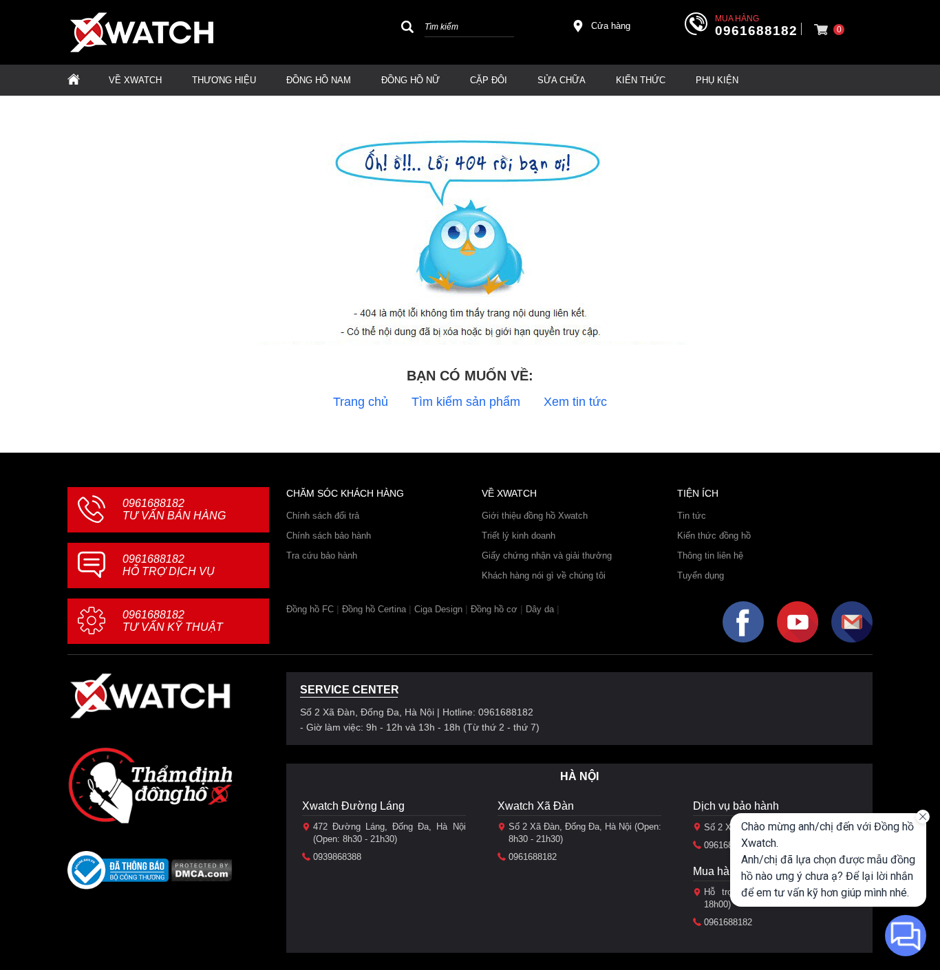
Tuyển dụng (700, 575)
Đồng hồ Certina (374, 609)
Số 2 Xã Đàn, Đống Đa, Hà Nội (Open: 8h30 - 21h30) (585, 832)
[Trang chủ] (73, 80)
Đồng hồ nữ (410, 80)
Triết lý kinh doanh (518, 535)
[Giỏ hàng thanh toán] (821, 29)
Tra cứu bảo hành (321, 555)
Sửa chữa (561, 80)
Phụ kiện (717, 80)
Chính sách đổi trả (322, 515)
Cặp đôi (488, 80)
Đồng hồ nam (318, 80)
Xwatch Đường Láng (353, 806)
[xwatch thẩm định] (150, 785)
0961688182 (756, 31)
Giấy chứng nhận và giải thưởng (547, 555)
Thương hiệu (224, 80)
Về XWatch (135, 80)
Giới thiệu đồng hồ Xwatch (535, 515)
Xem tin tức (575, 402)
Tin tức (691, 515)
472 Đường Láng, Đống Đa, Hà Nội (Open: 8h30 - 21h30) (389, 832)
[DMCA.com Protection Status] (202, 874)
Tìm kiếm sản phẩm (466, 402)
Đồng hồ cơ (494, 609)
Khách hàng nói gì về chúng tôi (544, 575)
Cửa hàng (610, 26)
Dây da (540, 609)
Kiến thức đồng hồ (714, 535)
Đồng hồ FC (310, 609)
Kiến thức (640, 80)
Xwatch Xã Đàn (536, 806)
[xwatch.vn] (150, 696)
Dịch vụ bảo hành (736, 806)
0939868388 (337, 857)
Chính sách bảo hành (328, 535)
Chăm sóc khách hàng (345, 493)
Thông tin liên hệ (710, 555)
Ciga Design (438, 609)
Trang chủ (360, 402)
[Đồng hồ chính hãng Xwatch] (141, 32)
